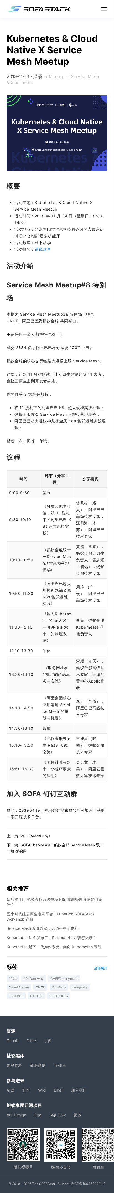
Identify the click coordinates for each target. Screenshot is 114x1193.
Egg (38, 1114)
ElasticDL (16, 996)
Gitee (31, 1040)
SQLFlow (58, 1114)
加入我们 (79, 1090)
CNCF (40, 987)
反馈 (10, 1090)
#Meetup (55, 76)
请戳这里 (43, 249)
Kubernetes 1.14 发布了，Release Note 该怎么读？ (52, 937)
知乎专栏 (14, 1065)
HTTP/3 (36, 996)
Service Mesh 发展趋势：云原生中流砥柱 (43, 928)
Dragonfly (80, 987)
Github (13, 1040)
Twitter (60, 1065)
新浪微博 (38, 1065)
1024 (13, 979)
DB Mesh (59, 987)
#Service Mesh (83, 76)
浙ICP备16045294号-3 (88, 1184)
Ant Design (16, 1114)
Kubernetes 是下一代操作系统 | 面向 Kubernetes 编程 (54, 946)
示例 (48, 1040)
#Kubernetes (20, 82)
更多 (77, 1114)
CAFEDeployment (64, 979)
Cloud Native (19, 987)
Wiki (42, 1090)
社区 (26, 1090)
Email (58, 1090)
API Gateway (34, 979)
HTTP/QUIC (58, 996)
